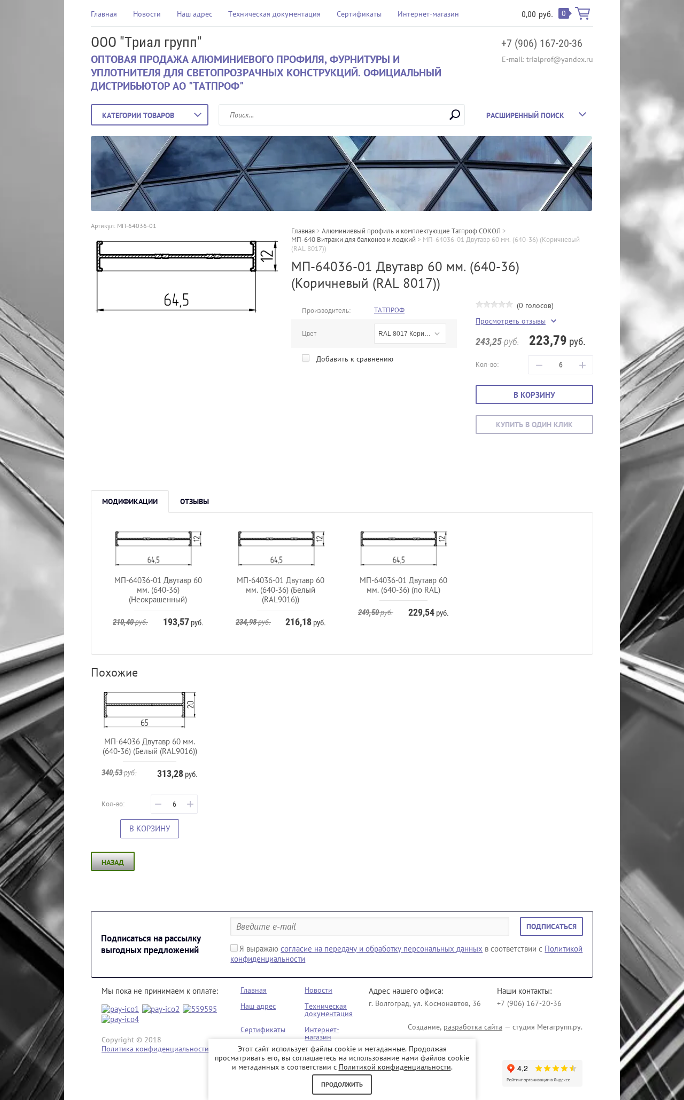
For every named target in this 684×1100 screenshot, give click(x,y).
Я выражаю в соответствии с (406, 954)
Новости (147, 14)
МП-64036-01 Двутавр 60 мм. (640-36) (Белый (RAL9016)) (280, 589)
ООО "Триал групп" (146, 42)
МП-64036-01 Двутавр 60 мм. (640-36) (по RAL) (403, 585)
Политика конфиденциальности (155, 1049)
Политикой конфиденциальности (395, 1067)
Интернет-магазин (428, 14)
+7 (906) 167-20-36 (541, 43)
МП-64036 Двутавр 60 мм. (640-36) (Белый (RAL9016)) (150, 746)
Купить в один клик (534, 424)
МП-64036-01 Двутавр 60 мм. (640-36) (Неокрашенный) (158, 589)
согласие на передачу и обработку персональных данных (382, 949)
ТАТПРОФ (389, 310)
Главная (104, 14)
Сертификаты (359, 14)
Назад (113, 862)
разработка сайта (473, 1027)
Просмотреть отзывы (511, 321)
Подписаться (551, 926)
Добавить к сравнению (353, 359)
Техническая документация (274, 14)
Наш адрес (194, 14)
